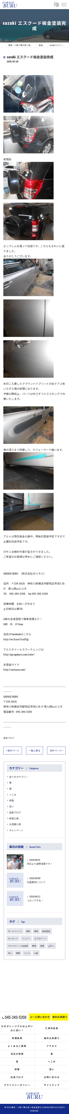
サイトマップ (52, 1085)
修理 (11, 800)
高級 (42, 945)
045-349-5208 (24, 712)
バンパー (26, 938)
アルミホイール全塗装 (18, 945)
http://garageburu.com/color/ (18, 654)
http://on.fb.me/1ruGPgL (16, 639)
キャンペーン (16, 830)
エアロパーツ (40, 938)
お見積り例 (15, 824)
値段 (28, 931)
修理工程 (14, 818)
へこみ (12, 794)
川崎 (36, 953)
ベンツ (27, 953)
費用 (34, 945)
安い (11, 806)
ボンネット (13, 938)
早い (10, 953)
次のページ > (56, 750)
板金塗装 (46, 931)
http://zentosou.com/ (14, 669)
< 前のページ (12, 750)
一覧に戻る (34, 750)
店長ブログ (8, 737)
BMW (18, 953)
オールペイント (15, 931)
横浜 (36, 931)
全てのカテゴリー (18, 776)
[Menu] (64, 4)
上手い (51, 945)
